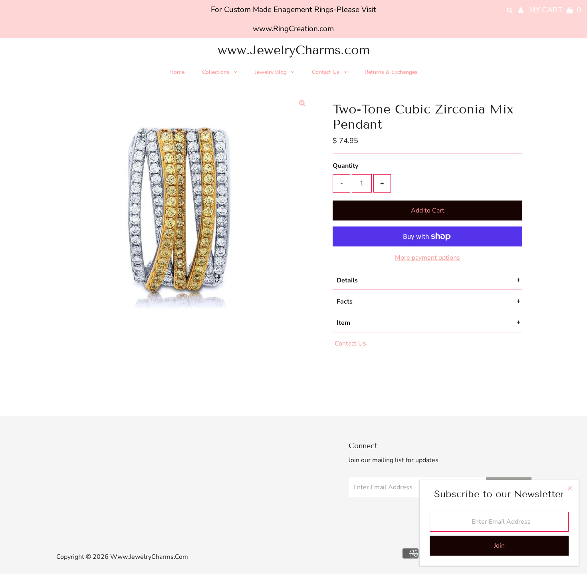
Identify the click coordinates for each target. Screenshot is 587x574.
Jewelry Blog (271, 72)
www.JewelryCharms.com (294, 50)
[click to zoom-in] (302, 103)
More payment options (427, 257)
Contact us (350, 343)
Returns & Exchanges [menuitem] (391, 72)
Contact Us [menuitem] (325, 72)
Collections (216, 72)
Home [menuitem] (176, 72)
